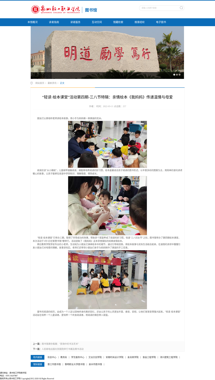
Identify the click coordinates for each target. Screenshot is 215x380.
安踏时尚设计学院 (114, 357)
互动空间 (97, 22)
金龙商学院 (133, 357)
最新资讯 (52, 83)
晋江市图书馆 (54, 364)
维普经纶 (140, 22)
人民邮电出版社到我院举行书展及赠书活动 (63, 349)
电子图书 (161, 22)
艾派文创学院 (95, 357)
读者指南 (54, 22)
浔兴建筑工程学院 (169, 357)
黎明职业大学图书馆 (75, 364)
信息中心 (52, 357)
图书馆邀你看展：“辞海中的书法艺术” (60, 344)
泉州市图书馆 (95, 364)
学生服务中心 (77, 357)
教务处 (63, 357)
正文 (62, 83)
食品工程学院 (149, 357)
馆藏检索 (118, 22)
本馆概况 (33, 22)
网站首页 (39, 83)
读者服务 (75, 22)
